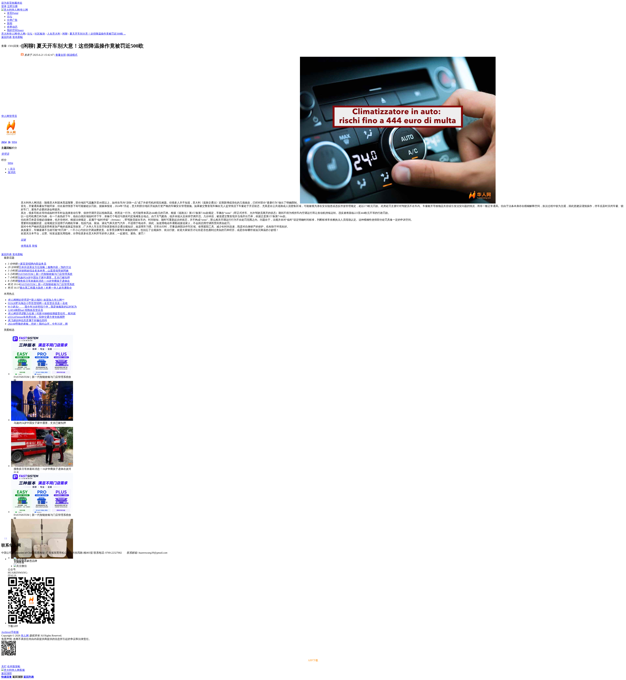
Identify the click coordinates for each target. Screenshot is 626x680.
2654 (4, 142)
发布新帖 (17, 37)
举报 (34, 245)
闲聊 (64, 33)
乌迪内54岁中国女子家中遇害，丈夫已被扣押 (44, 277)
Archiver (5, 632)
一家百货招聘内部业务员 (32, 263)
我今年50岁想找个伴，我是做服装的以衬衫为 (51, 306)
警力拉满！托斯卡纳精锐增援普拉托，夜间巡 (49, 313)
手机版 (15, 632)
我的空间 (15, 30)
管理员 (5, 153)
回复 (23, 239)
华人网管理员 (9, 116)
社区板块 (40, 33)
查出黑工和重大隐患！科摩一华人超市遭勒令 (46, 287)
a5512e (11, 317)
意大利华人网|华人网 (13, 33)
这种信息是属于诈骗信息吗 (31, 320)
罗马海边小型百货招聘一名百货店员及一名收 (41, 303)
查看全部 (60, 54)
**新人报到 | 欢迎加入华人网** (46, 299)
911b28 (11, 303)
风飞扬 (12, 320)
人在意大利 (53, 33)
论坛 (9, 16)
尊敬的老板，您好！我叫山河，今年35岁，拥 (41, 323)
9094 (14, 142)
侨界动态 (12, 26)
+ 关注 (11, 168)
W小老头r (16, 306)
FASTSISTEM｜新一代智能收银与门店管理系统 (45, 274)
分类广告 (12, 20)
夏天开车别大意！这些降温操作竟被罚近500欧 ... (98, 33)
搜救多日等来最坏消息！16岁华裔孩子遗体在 (44, 281)
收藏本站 (17, 2)
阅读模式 (72, 54)
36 (9, 142)
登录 (4, 6)
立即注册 (12, 6)
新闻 (9, 23)
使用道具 (26, 245)
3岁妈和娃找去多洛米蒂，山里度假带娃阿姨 (43, 270)
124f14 (11, 310)
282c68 (11, 323)
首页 (12, 13)
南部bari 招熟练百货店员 (29, 310)
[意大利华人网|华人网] (14, 9)
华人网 (25, 635)
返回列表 (6, 37)
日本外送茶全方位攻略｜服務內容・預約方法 (45, 267)
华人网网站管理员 (18, 299)
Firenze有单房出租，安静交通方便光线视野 (40, 317)
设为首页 (6, 2)
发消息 (12, 172)
